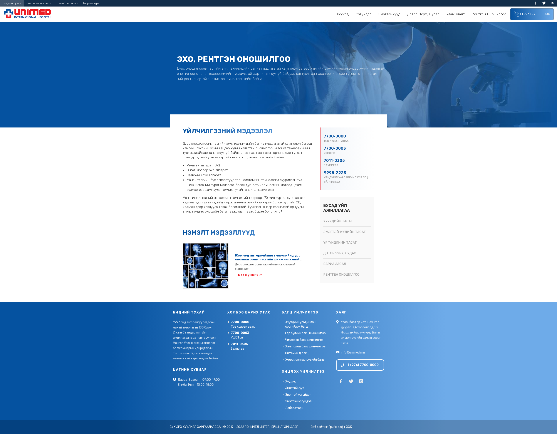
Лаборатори (294, 408)
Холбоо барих (68, 3)
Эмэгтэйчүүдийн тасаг (344, 232)
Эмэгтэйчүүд (294, 388)
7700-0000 (335, 136)
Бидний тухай (12, 3)
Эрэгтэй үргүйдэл (298, 395)
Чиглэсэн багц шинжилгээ (304, 340)
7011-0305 (334, 160)
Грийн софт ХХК (340, 427)
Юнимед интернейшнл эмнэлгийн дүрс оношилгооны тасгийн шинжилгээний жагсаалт (267, 259)
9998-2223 (335, 172)
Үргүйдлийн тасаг (340, 243)
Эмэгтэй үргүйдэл (298, 401)
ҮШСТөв (240, 335)
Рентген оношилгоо (341, 274)
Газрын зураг (92, 3)
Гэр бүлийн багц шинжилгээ (305, 333)
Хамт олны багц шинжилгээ (305, 346)
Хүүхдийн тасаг (337, 221)
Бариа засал (334, 264)
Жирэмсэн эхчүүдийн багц (304, 360)
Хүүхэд (290, 381)
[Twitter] (544, 3)
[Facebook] (535, 3)
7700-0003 (335, 148)
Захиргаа (239, 346)
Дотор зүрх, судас (339, 253)
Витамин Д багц (297, 353)
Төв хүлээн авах (243, 324)
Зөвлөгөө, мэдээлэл (40, 3)
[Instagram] (552, 3)
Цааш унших (248, 274)
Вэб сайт (317, 427)
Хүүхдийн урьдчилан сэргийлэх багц (300, 324)
